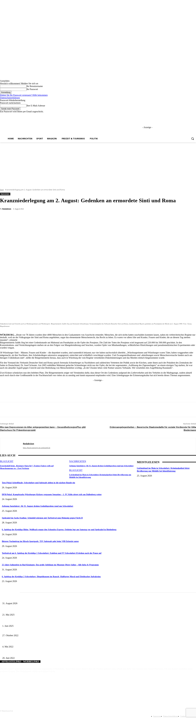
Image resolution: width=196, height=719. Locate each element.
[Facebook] (178, 115)
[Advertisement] (98, 164)
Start (2, 189)
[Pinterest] (47, 216)
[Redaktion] (11, 445)
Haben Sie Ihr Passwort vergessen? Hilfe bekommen (24, 95)
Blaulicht (6, 461)
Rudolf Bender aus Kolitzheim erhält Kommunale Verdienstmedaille (30, 631)
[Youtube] (194, 115)
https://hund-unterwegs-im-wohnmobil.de (36, 448)
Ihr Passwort (32, 89)
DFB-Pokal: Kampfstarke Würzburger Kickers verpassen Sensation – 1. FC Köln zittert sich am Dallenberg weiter (52, 494)
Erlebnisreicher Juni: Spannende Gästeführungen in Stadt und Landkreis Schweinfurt (36, 621)
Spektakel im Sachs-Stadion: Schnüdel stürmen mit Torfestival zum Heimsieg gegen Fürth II (42, 518)
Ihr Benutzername (35, 86)
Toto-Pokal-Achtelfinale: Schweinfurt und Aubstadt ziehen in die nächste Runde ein (38, 483)
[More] (68, 216)
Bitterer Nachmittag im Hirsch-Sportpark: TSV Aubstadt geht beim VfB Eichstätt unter (40, 541)
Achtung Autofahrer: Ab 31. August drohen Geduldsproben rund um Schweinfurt (101, 466)
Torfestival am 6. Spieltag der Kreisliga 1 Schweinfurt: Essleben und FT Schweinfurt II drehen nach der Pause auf (51, 553)
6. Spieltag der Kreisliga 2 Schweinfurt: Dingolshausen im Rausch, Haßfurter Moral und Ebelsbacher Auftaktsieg (51, 577)
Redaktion (6, 209)
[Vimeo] (190, 115)
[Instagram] (182, 115)
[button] (192, 138)
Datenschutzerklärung (10, 97)
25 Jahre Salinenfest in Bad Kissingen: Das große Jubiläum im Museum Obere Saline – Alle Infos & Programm (50, 565)
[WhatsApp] (57, 216)
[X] (186, 115)
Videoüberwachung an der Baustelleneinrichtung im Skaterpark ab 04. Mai (32, 642)
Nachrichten (5, 194)
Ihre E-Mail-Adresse (36, 105)
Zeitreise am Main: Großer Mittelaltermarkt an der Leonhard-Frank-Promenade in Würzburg (40, 610)
